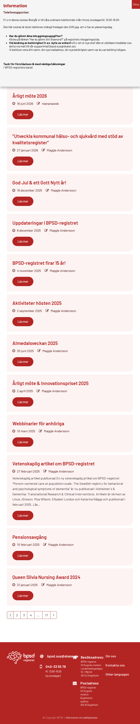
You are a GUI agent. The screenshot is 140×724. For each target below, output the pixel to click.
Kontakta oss (115, 665)
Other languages (117, 674)
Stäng (136, 4)
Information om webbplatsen (82, 717)
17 (47, 616)
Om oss (111, 656)
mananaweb (50, 104)
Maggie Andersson (59, 150)
